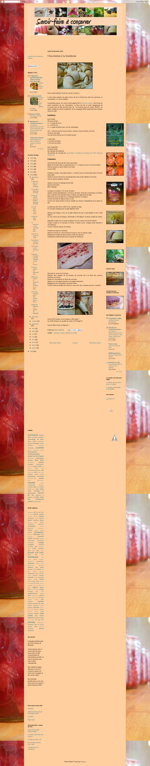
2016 (32, 158)
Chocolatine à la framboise (34, 248)
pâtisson (30, 611)
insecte (35, 466)
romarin (36, 613)
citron (30, 538)
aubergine (31, 518)
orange (41, 589)
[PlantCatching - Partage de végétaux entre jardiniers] (114, 452)
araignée (41, 437)
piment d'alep (31, 597)
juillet (34, 331)
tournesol (31, 624)
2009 (32, 351)
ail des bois (40, 512)
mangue (42, 571)
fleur (36, 460)
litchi (29, 571)
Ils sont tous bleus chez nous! (33, 210)
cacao (42, 522)
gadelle (35, 559)
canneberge (31, 526)
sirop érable (40, 489)
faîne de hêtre (33, 550)
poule (29, 480)
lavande (30, 569)
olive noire (36, 589)
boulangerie (41, 441)
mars (33, 342)
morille (35, 577)
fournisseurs (31, 462)
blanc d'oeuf (32, 441)
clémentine (31, 540)
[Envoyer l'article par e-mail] (68, 330)
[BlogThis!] (75, 330)
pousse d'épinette (33, 607)
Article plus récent (55, 343)
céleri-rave (41, 546)
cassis (36, 530)
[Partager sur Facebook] (79, 330)
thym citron (31, 620)
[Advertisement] (68, 43)
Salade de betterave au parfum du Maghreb (34, 309)
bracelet (30, 443)
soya (36, 615)
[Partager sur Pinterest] (81, 330)
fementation (31, 458)
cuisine (62, 333)
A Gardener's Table (115, 318)
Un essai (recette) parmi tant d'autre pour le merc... (34, 297)
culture (42, 450)
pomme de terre (38, 603)
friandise (41, 462)
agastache (30, 512)
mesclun (35, 575)
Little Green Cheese (36, 138)
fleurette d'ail (33, 553)
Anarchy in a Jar (114, 362)
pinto (37, 597)
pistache (30, 599)
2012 (32, 169)
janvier (34, 348)
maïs (36, 573)
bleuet (42, 520)
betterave (36, 520)
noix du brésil (37, 585)
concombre (40, 540)
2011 (32, 172)
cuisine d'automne (33, 450)
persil (29, 595)
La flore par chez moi (34, 739)
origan (36, 591)
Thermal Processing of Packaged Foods (35, 712)
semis (29, 489)
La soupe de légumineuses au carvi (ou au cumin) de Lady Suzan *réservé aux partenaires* (37, 128)
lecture (29, 468)
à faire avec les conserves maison (36, 499)
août (33, 328)
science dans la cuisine (36, 487)
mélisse (30, 581)
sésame (31, 618)
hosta (42, 563)
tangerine (37, 618)
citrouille (42, 538)
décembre (35, 177)
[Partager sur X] (77, 330)
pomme (30, 603)
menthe (41, 573)
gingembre (31, 563)
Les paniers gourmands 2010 (35, 191)
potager (41, 478)
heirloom (30, 466)
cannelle (41, 526)
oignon (35, 587)
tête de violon (39, 624)
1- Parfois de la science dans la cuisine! (113, 383)
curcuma (30, 546)
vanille (30, 626)
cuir (35, 448)
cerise (30, 532)
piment (41, 595)
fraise (41, 553)
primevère (36, 609)
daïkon (34, 548)
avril (33, 339)
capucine (30, 528)
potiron (42, 605)
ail (35, 512)
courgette (31, 544)
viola (35, 626)
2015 (32, 161)
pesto (36, 474)
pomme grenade (33, 605)
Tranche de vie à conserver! (33, 748)
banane (41, 518)
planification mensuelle (36, 476)
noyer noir (30, 472)
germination (40, 464)
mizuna (41, 575)
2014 (32, 164)
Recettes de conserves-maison (36, 122)
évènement (37, 501)
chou (42, 534)
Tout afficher (40, 148)
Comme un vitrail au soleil (34, 235)
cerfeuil (42, 530)
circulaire (30, 716)
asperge (41, 516)
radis (42, 611)
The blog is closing (35, 116)
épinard (41, 628)
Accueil (75, 343)
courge (41, 542)
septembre (35, 324)
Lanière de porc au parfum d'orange (34, 184)
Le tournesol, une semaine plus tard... (34, 227)
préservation (40, 480)
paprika (42, 593)
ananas (41, 514)
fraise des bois (36, 554)
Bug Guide (31, 720)
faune (41, 456)
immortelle (41, 565)
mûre (33, 581)
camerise (41, 524)
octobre (34, 321)
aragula (35, 516)
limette (39, 569)
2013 (32, 166)
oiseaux (30, 474)
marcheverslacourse (34, 470)
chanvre (30, 534)
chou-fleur (30, 536)
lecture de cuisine (86, 103)
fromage (30, 464)
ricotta (42, 483)
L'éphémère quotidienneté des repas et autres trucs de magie (36, 78)
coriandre (30, 542)
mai (33, 337)
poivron (41, 601)
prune (42, 609)
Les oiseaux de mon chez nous (34, 743)
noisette (42, 581)
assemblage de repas (36, 439)
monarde (30, 577)
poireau (37, 599)
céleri (35, 546)
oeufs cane (41, 472)
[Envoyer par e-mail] (73, 330)
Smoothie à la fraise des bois (35, 241)
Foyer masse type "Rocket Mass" (33, 730)
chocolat (56, 333)
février (34, 345)
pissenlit (41, 597)
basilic (30, 520)
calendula (31, 524)
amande (35, 514)
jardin (40, 466)
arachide (30, 516)
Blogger (83, 761)
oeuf (35, 472)
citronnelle (36, 538)
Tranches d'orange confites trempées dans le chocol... (34, 259)
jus (43, 466)
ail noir (30, 514)
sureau (41, 615)
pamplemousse (32, 593)
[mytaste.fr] (110, 398)
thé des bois (39, 620)
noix (29, 583)
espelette (41, 548)
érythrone (31, 630)
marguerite (31, 573)
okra (32, 589)
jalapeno (30, 567)
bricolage (36, 443)
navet (37, 581)
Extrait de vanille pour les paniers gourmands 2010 (34, 200)
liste (36, 468)
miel (42, 470)
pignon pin (35, 595)
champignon (39, 532)
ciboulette (41, 536)
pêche (36, 611)
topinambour (40, 622)
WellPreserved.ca (114, 353)
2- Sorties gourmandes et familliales (113, 388)
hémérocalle (31, 565)
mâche (41, 579)
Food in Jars (113, 344)
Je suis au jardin (35, 96)
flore (42, 460)
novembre (35, 316)
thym (42, 618)
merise (29, 575)
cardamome (41, 528)
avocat (36, 518)
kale (36, 567)
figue (42, 550)
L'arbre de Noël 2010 (34, 218)
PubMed (30, 708)
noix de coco (35, 583)
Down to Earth (35, 114)
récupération (31, 485)
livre (43, 468)
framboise (68, 333)
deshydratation (32, 452)
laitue (42, 567)
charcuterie (41, 445)
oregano (30, 591)
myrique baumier (33, 579)
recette (74, 333)
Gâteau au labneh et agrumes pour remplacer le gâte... (34, 283)
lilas (35, 569)
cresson (41, 544)
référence (41, 485)
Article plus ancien (95, 343)
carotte (30, 530)
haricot (37, 563)
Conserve (33, 435)
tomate (31, 622)
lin (43, 569)
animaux (34, 437)
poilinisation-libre (32, 478)
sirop (33, 489)
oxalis (42, 591)
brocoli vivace (32, 522)
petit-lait (42, 474)
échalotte (30, 628)
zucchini (42, 626)
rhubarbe (30, 613)
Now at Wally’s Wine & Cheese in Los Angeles (115, 365)
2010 (32, 175)
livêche (35, 571)
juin (33, 334)
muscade (41, 577)
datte (29, 548)
